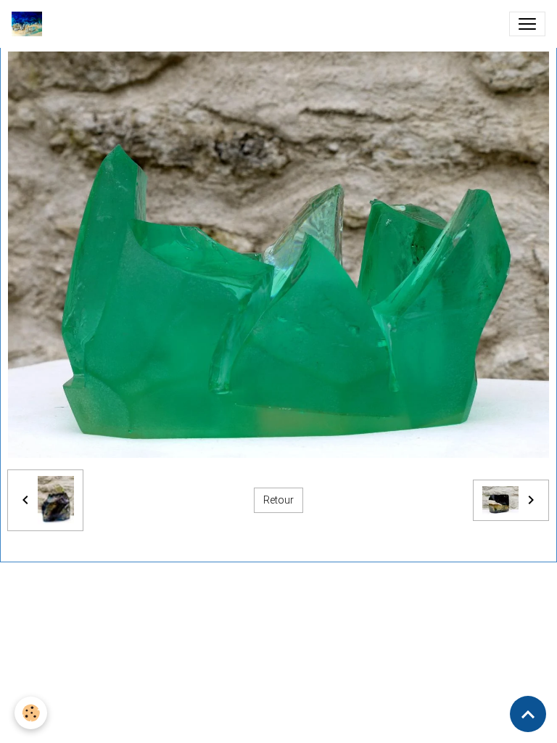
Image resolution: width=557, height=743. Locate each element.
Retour (278, 500)
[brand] (30, 24)
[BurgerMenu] (527, 24)
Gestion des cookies (323, 656)
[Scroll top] (528, 714)
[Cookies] (31, 713)
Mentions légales (226, 656)
